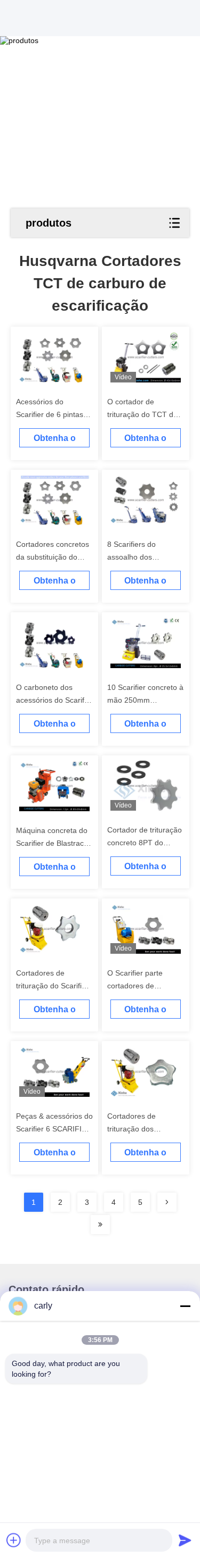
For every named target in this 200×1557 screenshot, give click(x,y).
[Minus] (185, 1306)
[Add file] (13, 1540)
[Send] (185, 1540)
